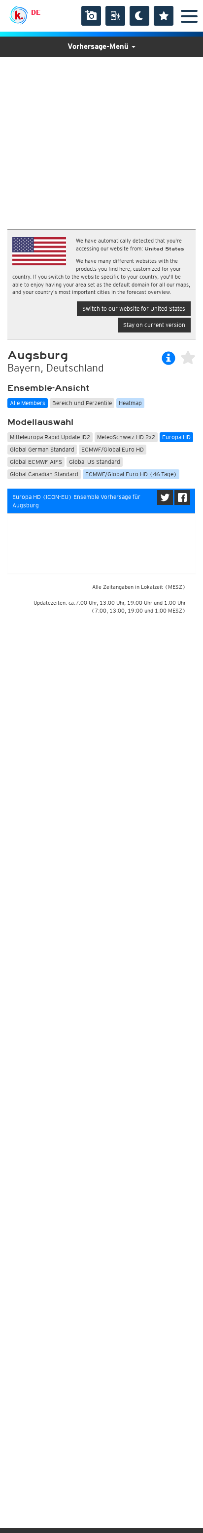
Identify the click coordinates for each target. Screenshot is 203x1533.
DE (35, 12)
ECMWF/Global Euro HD (112, 449)
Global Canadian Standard (44, 474)
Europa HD (176, 437)
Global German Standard (42, 449)
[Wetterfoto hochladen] (91, 16)
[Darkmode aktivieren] (139, 16)
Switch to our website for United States (133, 308)
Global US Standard (94, 461)
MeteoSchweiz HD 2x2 (126, 437)
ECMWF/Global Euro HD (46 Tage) (131, 474)
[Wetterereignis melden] (115, 16)
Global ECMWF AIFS (36, 461)
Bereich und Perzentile (82, 403)
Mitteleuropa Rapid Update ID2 (50, 437)
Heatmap (130, 403)
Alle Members (27, 403)
